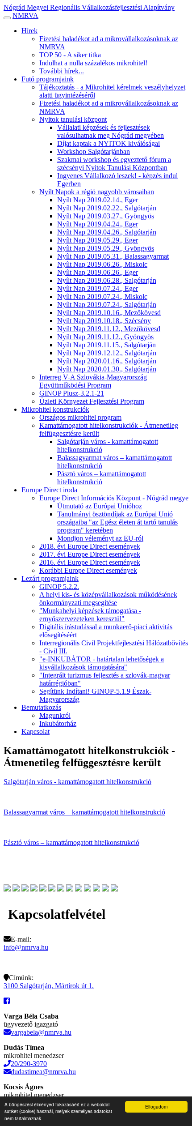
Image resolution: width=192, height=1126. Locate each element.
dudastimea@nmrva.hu (43, 1071)
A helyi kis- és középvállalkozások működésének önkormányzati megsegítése (108, 598)
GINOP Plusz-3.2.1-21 (71, 393)
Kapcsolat (35, 731)
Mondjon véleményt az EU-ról (100, 538)
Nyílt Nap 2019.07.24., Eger (97, 288)
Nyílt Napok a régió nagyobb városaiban (96, 192)
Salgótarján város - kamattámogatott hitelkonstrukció (77, 781)
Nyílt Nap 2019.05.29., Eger (97, 240)
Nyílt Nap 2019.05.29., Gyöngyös (105, 248)
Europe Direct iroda (49, 490)
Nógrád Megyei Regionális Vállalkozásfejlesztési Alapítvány (89, 7)
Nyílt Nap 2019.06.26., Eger (97, 272)
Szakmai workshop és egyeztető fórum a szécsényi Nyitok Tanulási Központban (114, 163)
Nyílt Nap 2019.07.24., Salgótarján (106, 304)
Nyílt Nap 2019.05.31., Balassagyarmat (113, 256)
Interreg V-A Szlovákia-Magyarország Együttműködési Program (93, 381)
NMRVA (25, 15)
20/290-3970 (29, 1063)
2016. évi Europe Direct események (89, 562)
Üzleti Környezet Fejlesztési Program (91, 401)
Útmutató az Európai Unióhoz (99, 506)
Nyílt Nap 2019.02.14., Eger (97, 200)
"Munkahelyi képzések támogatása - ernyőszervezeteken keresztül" (90, 615)
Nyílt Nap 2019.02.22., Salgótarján (106, 208)
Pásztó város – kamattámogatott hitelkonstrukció (101, 478)
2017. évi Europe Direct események (89, 554)
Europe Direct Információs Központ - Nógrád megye (113, 498)
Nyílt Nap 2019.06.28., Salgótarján (106, 280)
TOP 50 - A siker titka (70, 55)
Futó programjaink (47, 79)
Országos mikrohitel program (80, 417)
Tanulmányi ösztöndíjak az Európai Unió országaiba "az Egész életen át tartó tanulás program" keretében (117, 522)
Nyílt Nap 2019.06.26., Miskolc (102, 264)
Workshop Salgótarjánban (93, 151)
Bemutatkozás (41, 707)
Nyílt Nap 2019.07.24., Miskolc (102, 296)
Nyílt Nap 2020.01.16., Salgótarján (106, 361)
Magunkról (55, 715)
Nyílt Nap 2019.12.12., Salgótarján (106, 353)
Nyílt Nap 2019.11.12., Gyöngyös (105, 337)
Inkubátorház (57, 723)
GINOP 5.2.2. (59, 586)
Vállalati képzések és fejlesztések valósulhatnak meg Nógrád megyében (110, 131)
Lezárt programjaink (50, 578)
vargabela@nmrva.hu (41, 1032)
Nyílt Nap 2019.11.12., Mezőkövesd (108, 329)
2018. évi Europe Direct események (89, 546)
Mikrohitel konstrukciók (55, 409)
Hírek (29, 30)
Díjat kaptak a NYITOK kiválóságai (108, 143)
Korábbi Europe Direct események (88, 570)
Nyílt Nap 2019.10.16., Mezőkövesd (109, 312)
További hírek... (61, 71)
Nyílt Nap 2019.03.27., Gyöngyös (105, 216)
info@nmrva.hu (26, 947)
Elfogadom (156, 1106)
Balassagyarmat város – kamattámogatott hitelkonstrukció (84, 812)
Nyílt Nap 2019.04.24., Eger (97, 224)
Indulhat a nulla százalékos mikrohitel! (93, 63)
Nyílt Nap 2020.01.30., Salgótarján (106, 369)
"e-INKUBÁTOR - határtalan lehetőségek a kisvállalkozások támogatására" (101, 663)
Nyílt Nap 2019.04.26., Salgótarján (106, 232)
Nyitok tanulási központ (73, 119)
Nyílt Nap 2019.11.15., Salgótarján (106, 345)
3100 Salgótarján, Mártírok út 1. (49, 986)
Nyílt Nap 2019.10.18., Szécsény (104, 320)
